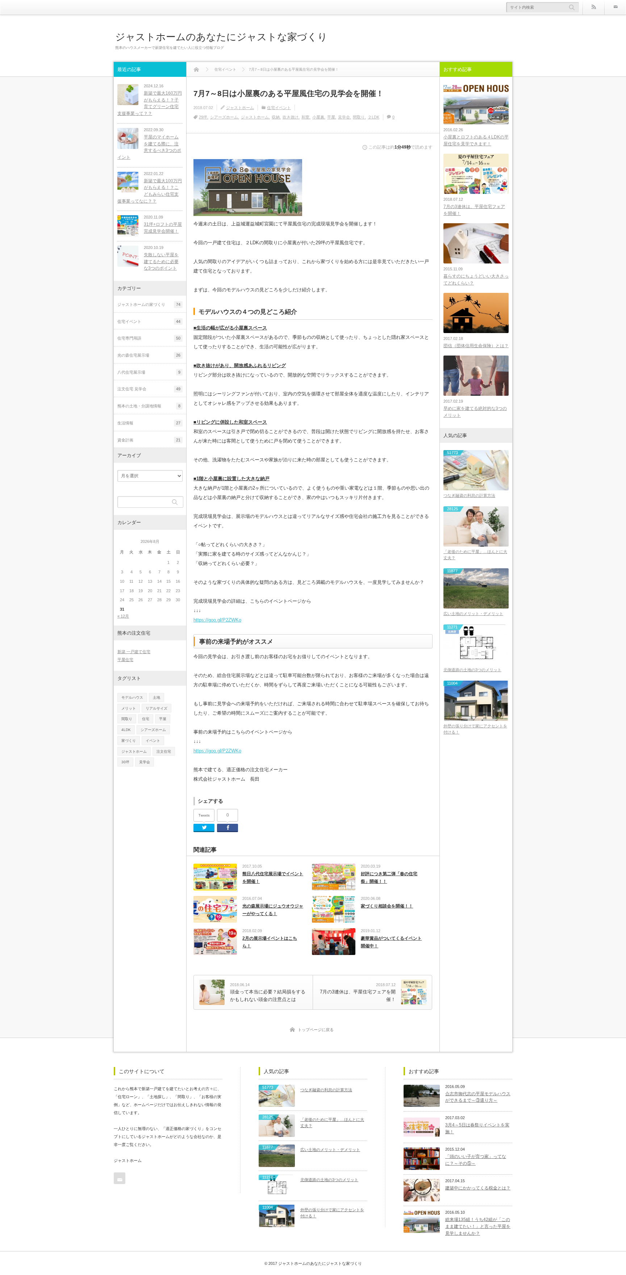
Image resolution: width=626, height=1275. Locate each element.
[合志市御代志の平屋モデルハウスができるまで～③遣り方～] (422, 1096)
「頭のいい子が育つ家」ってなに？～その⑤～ (475, 1160)
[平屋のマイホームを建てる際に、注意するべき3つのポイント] (127, 138)
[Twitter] (203, 828)
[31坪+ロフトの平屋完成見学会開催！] (127, 225)
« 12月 (123, 616)
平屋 (331, 117)
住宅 (145, 719)
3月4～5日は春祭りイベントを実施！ (477, 1128)
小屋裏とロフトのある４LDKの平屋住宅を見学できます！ (476, 140)
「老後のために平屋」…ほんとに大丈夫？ (475, 554)
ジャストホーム (240, 107)
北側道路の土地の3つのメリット (472, 670)
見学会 (344, 117)
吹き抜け (291, 117)
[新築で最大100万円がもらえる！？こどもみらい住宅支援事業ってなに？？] (127, 182)
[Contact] (615, 7)
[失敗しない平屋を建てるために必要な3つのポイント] (127, 256)
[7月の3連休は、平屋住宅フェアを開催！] (476, 174)
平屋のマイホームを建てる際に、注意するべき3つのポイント (149, 147)
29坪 (203, 117)
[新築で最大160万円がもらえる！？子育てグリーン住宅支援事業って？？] (127, 94)
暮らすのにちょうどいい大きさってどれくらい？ (476, 280)
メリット (128, 708)
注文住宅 (163, 751)
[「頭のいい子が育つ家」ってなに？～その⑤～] (422, 1158)
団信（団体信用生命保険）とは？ (476, 345)
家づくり (128, 741)
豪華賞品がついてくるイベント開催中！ (391, 942)
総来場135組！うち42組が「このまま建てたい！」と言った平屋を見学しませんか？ (477, 1226)
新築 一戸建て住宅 (133, 651)
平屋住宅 (125, 659)
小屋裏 (318, 117)
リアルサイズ (156, 708)
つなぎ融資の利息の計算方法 (469, 495)
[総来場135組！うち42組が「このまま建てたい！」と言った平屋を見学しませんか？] (422, 1221)
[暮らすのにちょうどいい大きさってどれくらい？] (476, 243)
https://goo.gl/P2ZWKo (217, 620)
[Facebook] (227, 828)
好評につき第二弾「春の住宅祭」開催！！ (389, 877)
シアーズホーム (224, 117)
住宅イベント (279, 107)
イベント (153, 741)
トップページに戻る (316, 1029)
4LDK (126, 730)
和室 (305, 117)
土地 (156, 697)
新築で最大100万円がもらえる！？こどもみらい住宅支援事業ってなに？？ (149, 191)
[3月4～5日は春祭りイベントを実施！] (422, 1127)
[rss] (593, 7)
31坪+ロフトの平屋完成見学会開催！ (163, 228)
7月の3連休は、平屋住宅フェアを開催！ (474, 210)
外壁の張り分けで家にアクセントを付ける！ (475, 729)
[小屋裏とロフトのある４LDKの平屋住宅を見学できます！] (476, 104)
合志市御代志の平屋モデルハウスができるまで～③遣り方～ (477, 1097)
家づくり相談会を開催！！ (387, 906)
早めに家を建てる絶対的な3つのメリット (475, 412)
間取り (359, 117)
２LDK (373, 117)
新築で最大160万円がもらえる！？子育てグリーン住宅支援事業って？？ (149, 103)
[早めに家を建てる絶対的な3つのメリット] (476, 376)
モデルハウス (132, 697)
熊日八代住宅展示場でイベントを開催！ (272, 877)
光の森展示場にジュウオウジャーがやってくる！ (272, 910)
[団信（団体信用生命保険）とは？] (476, 313)
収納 (276, 117)
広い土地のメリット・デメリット (473, 613)
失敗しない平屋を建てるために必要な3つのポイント (161, 261)
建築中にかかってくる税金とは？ (477, 1188)
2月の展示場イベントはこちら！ (269, 942)
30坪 (125, 762)
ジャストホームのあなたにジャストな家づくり (221, 37)
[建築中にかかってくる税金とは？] (422, 1190)
